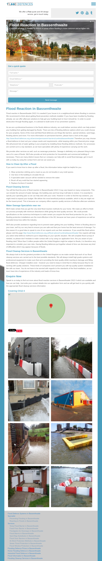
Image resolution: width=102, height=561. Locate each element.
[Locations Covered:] (7, 4)
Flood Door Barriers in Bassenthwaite (24, 538)
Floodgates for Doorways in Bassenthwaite (26, 531)
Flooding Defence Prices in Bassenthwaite (24, 548)
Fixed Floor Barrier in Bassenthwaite (24, 528)
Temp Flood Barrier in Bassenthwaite (24, 526)
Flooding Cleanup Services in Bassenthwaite (25, 558)
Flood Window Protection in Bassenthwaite (26, 546)
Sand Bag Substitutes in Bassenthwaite (25, 536)
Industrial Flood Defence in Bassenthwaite (24, 553)
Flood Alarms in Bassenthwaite (22, 533)
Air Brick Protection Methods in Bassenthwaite (28, 541)
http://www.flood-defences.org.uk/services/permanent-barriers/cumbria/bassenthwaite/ (40, 138)
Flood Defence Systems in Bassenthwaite (24, 513)
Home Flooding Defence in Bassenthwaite (24, 551)
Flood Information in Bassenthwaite (21, 556)
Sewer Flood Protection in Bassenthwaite (26, 543)
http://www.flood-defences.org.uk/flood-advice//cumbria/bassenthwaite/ (51, 233)
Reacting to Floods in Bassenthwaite (24, 521)
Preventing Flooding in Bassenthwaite (24, 518)
